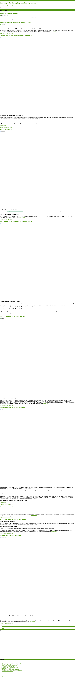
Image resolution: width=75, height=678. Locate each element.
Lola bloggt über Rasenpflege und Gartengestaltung (18, 3)
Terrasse (58, 27)
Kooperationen (4, 674)
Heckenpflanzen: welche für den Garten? (11, 535)
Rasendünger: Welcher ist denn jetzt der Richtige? (13, 519)
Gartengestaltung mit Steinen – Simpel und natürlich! (10, 669)
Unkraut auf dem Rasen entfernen (9, 13)
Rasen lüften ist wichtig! (6, 129)
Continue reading (53, 31)
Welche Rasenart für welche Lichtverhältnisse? (12, 407)
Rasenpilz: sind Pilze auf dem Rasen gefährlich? (12, 316)
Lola (12, 33)
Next (3, 628)
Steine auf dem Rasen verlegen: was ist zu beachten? (10, 672)
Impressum (4, 675)
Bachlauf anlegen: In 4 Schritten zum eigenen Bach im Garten (12, 670)
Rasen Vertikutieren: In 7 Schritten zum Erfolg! (9, 673)
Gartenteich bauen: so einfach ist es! (9, 506)
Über (3, 676)
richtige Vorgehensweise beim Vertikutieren (15, 211)
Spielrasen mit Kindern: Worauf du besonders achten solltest (16, 35)
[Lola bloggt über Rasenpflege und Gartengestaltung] (8, 7)
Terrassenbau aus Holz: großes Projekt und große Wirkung (15, 22)
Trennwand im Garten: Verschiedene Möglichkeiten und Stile (16, 221)
